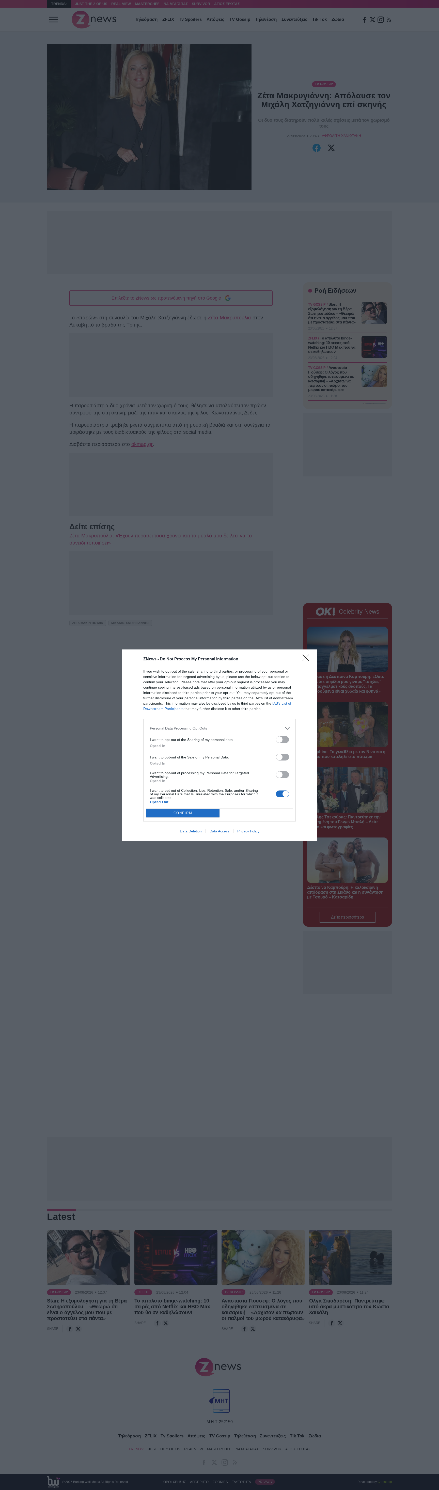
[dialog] (219, 745)
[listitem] (219, 728)
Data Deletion (191, 831)
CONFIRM (183, 813)
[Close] (307, 659)
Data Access (219, 831)
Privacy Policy (248, 831)
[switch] (282, 739)
